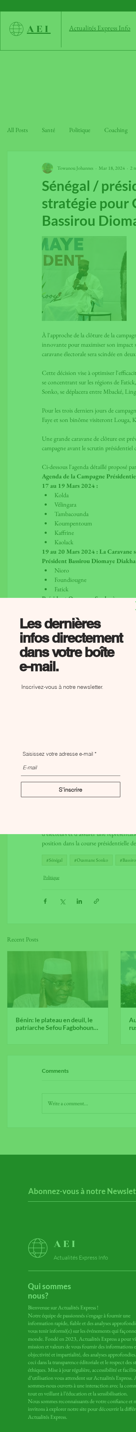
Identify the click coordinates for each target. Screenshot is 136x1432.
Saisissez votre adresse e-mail (58, 753)
